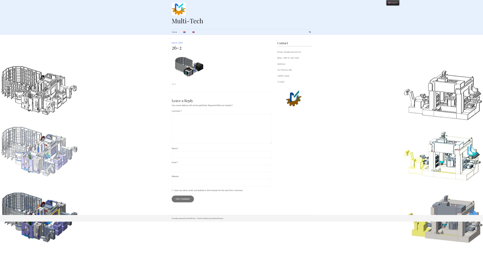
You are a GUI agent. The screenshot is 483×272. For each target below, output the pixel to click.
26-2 (174, 84)
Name (175, 148)
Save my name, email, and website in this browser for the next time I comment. (208, 190)
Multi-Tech (187, 20)
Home (174, 32)
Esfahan (206, 218)
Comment (177, 111)
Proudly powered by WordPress (183, 218)
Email (175, 162)
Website (175, 176)
